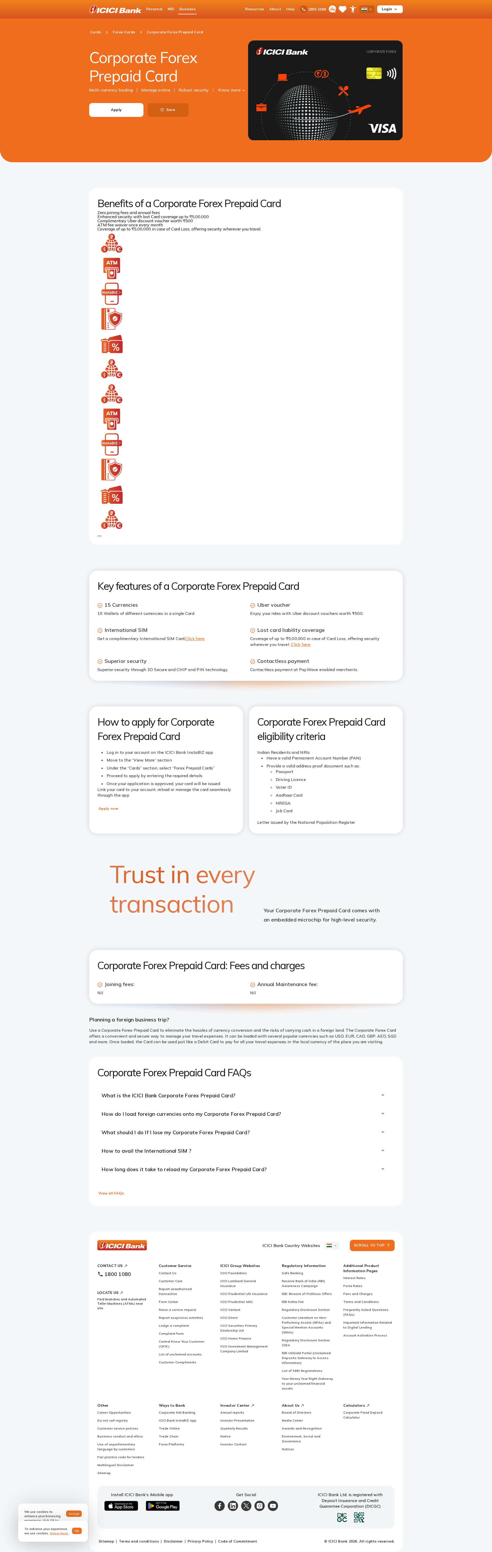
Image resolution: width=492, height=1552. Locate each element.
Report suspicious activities (181, 1318)
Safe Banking (292, 1273)
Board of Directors (296, 1412)
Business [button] (187, 9)
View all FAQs (111, 1193)
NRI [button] (171, 9)
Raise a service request (177, 1310)
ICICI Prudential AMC (236, 1302)
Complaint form (171, 1333)
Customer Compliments (177, 1362)
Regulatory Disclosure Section (306, 1310)
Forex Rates (353, 1286)
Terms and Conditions (361, 1302)
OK (77, 1531)
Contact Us (168, 1273)
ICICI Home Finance (235, 1338)
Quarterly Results (234, 1428)
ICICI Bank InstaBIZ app (178, 1420)
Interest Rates (354, 1278)
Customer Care (171, 1281)
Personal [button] (154, 9)
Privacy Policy (200, 1541)
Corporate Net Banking (177, 1412)
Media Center (292, 1420)
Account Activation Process (365, 1335)
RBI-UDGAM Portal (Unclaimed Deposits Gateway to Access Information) (306, 1358)
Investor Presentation (237, 1420)
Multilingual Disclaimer (115, 1465)
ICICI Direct (229, 1318)
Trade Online (169, 1428)
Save (170, 109)
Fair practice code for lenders (120, 1457)
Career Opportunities (114, 1412)
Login (387, 9)
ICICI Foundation (233, 1273)
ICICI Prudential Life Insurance (244, 1294)
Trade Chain (169, 1436)
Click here (195, 638)
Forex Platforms (171, 1444)
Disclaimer (173, 1541)
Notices (288, 1449)
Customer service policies (117, 1428)
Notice (225, 1436)
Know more (229, 90)
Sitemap (104, 1473)
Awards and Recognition (302, 1428)
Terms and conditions (139, 1541)
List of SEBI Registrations (302, 1371)
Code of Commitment (237, 1541)
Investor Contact (233, 1444)
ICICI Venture (230, 1310)
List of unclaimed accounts (180, 1354)
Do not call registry (112, 1420)
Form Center (168, 1302)
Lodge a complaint (174, 1325)
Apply (116, 109)
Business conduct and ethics (120, 1436)
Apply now (108, 808)
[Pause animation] (99, 536)
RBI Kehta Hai (293, 1302)
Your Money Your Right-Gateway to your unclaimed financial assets (307, 1383)
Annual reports (232, 1412)
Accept (74, 1514)
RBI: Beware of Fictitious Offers (307, 1294)
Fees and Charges (358, 1294)
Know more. (59, 1533)
